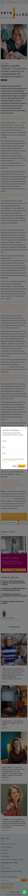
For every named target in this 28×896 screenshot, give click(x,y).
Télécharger (22, 466)
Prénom (4, 441)
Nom (4, 447)
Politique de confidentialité (8, 460)
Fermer (15, 466)
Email (4, 453)
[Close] (26, 428)
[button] (24, 892)
